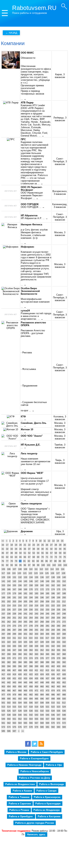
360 (20, 654)
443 (14, 682)
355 (58, 650)
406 (8, 670)
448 (42, 682)
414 (52, 670)
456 (20, 686)
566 (31, 723)
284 (64, 626)
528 (20, 711)
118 (8, 573)
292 (42, 630)
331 (58, 642)
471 (36, 690)
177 (3, 593)
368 (64, 654)
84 (38, 561)
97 (29, 565)
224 (64, 605)
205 (25, 601)
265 (25, 622)
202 (8, 601)
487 (58, 694)
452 (64, 682)
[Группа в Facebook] (28, 746)
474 (53, 690)
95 (20, 565)
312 (19, 638)
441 (3, 682)
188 (64, 593)
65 (20, 557)
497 (47, 699)
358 (8, 654)
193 (25, 597)
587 (14, 731)
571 (58, 723)
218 (31, 605)
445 (25, 682)
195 (36, 597)
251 (14, 618)
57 (51, 553)
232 (42, 609)
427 (58, 674)
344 (64, 646)
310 (8, 638)
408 (20, 670)
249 (3, 618)
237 (3, 614)
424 (42, 674)
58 (56, 553)
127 (58, 573)
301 (25, 634)
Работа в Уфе (54, 765)
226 (8, 609)
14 (58, 541)
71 (47, 557)
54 (38, 553)
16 (3, 545)
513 (3, 707)
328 (42, 642)
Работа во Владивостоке (20, 784)
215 (14, 605)
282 (53, 626)
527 (14, 711)
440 (64, 678)
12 (49, 541)
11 (45, 541)
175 (58, 589)
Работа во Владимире (46, 810)
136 (42, 577)
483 (36, 694)
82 (29, 561)
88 (55, 561)
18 (11, 545)
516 (20, 707)
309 (3, 638)
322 (8, 642)
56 (47, 553)
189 (3, 597)
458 (31, 686)
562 (8, 723)
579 (36, 727)
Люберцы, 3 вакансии (59, 119)
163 (58, 585)
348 (20, 650)
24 (38, 545)
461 (47, 686)
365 (47, 654)
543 (36, 715)
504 (20, 703)
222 (53, 605)
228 (20, 609)
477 (3, 694)
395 (14, 666)
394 (8, 666)
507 (36, 703)
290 (31, 630)
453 (3, 686)
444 (20, 682)
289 (25, 630)
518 (31, 707)
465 (3, 690)
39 (38, 549)
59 (60, 553)
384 (20, 662)
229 (25, 609)
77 (7, 561)
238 (8, 614)
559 (58, 719)
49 (16, 553)
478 (8, 694)
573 (3, 727)
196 (42, 597)
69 (38, 557)
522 (53, 707)
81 (24, 561)
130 (8, 577)
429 (3, 678)
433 (25, 678)
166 (8, 589)
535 (58, 711)
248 (64, 614)
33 (11, 549)
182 (31, 593)
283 (58, 626)
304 (42, 634)
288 (20, 630)
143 (14, 581)
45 (64, 549)
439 (58, 678)
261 (3, 622)
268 (42, 622)
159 (36, 585)
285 (3, 630)
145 (25, 581)
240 (20, 614)
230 (31, 609)
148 (42, 581)
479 (14, 694)
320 (64, 638)
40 (42, 549)
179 (14, 593)
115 (57, 569)
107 (14, 569)
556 (42, 719)
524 (64, 707)
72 (51, 557)
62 (7, 557)
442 (8, 682)
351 (36, 650)
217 (25, 605)
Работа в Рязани (19, 810)
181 (25, 593)
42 (51, 549)
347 (14, 650)
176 (64, 589)
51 (25, 553)
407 (14, 670)
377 (47, 658)
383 (14, 662)
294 (53, 630)
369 (3, 658)
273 (3, 626)
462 (53, 686)
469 (25, 690)
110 (30, 569)
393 (3, 666)
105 (3, 569)
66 (25, 557)
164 (64, 585)
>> (23, 731)
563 (14, 723)
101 (48, 565)
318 (52, 638)
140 (64, 577)
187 (58, 593)
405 (3, 670)
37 (29, 549)
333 (3, 646)
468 (20, 690)
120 (19, 573)
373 (25, 658)
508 (42, 703)
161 (47, 585)
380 (64, 658)
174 (53, 589)
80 (20, 561)
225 (3, 609)
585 (3, 731)
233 (47, 609)
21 (25, 545)
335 (14, 646)
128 (63, 573)
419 (14, 674)
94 (16, 565)
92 (7, 565)
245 (47, 614)
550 (8, 719)
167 (14, 589)
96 (25, 565)
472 (42, 690)
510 (53, 703)
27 (51, 545)
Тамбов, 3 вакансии (59, 446)
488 (64, 694)
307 (58, 634)
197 (47, 597)
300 (20, 634)
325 (25, 642)
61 (3, 557)
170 (31, 589)
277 (25, 626)
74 (60, 557)
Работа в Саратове (20, 803)
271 (58, 622)
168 (20, 589)
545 (47, 715)
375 (36, 658)
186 (53, 593)
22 (29, 545)
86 (46, 561)
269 (47, 622)
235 (58, 609)
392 (64, 662)
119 (13, 573)
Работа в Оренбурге (21, 816)
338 (31, 646)
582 (53, 727)
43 (56, 549)
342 (53, 646)
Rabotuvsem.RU (34, 7)
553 (25, 719)
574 (8, 727)
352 (42, 650)
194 (31, 597)
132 (20, 577)
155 (14, 585)
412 (41, 670)
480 (20, 694)
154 (8, 585)
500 (64, 699)
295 (58, 630)
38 (34, 549)
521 (47, 707)
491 (14, 699)
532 (42, 711)
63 (11, 557)
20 (20, 545)
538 (8, 715)
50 (20, 553)
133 (25, 577)
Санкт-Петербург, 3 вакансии (60, 161)
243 (36, 614)
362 (31, 654)
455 (14, 686)
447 (36, 682)
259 (58, 618)
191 (14, 597)
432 (20, 678)
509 (47, 703)
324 (20, 642)
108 (20, 569)
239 (14, 614)
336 (20, 646)
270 (53, 622)
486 (53, 694)
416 (64, 670)
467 (14, 690)
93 (11, 565)
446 (31, 682)
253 (25, 618)
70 (42, 557)
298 (8, 634)
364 (42, 654)
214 (8, 605)
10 (40, 541)
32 (7, 549)
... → (23, 98)
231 (36, 609)
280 (42, 626)
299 (14, 634)
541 (25, 715)
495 (36, 699)
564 (20, 723)
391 (58, 662)
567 (36, 723)
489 (3, 699)
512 (64, 703)
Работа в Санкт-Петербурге (47, 752)
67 (29, 557)
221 (47, 605)
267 (36, 622)
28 (56, 545)
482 (31, 694)
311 (14, 638)
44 (60, 549)
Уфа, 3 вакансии (60, 532)
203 (14, 601)
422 (31, 674)
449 (47, 682)
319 (58, 638)
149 (47, 581)
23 (34, 545)
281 (47, 626)
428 (64, 674)
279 (36, 626)
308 (64, 634)
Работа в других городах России (34, 823)
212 (64, 601)
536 (64, 711)
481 (25, 694)
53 (34, 553)
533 (47, 711)
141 (3, 581)
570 (53, 723)
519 (36, 707)
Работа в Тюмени (19, 797)
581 (47, 727)
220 (42, 605)
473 (47, 690)
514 (8, 707)
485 (47, 694)
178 (8, 593)
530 (31, 711)
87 (51, 561)
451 (58, 682)
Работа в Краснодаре (48, 803)
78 (11, 561)
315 (36, 638)
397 (25, 666)
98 (34, 565)
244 (42, 614)
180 (20, 593)
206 (31, 601)
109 (25, 569)
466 (8, 690)
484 (42, 694)
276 (20, 626)
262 (8, 622)
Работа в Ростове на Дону (34, 777)
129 (3, 577)
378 (53, 658)
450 (53, 682)
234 (53, 609)
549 (3, 719)
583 (58, 727)
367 (58, 654)
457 (25, 686)
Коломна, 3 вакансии (60, 418)
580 (42, 727)
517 (25, 707)
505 (25, 703)
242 (31, 614)
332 (64, 642)
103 (59, 565)
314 (30, 638)
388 (42, 662)
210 (53, 601)
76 (3, 561)
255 (36, 618)
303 (36, 634)
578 (31, 727)
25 (42, 545)
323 (14, 642)
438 (53, 678)
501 (3, 703)
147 (36, 581)
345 (3, 650)
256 (42, 618)
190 (8, 597)
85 (42, 561)
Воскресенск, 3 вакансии (59, 192)
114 (52, 569)
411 (36, 670)
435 (36, 678)
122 (30, 573)
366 (53, 654)
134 (31, 577)
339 (36, 646)
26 (47, 545)
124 (41, 573)
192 (20, 597)
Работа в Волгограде (51, 784)
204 (20, 601)
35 (20, 549)
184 (42, 593)
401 (47, 666)
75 (64, 557)
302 (31, 634)
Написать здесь (36, 834)
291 (36, 630)
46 (3, 553)
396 (20, 666)
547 (58, 715)
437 (47, 678)
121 (24, 573)
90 (64, 561)
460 (42, 686)
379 (58, 658)
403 (58, 666)
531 (36, 711)
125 (47, 573)
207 (36, 601)
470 (31, 690)
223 (58, 605)
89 (60, 561)
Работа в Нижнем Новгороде (24, 765)
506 (31, 703)
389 (47, 662)
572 (64, 723)
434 (31, 678)
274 (8, 626)
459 (36, 686)
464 (64, 686)
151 (58, 581)
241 (25, 614)
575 (14, 727)
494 (31, 699)
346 (8, 650)
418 (8, 674)
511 (58, 703)
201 (3, 601)
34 (16, 549)
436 (42, 678)
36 (25, 549)
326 (31, 642)
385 (25, 662)
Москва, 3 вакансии (59, 234)
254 (31, 618)
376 (42, 658)
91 (3, 565)
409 (25, 670)
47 (7, 553)
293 (47, 630)
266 (31, 622)
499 (58, 699)
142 (8, 581)
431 (14, 678)
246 (53, 614)
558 (53, 719)
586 (8, 731)
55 (42, 553)
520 (42, 707)
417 (3, 674)
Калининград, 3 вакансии (59, 205)
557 (47, 719)
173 (47, 589)
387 (36, 662)
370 (8, 658)
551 (14, 719)
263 (14, 622)
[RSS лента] (41, 746)
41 (47, 549)
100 (43, 565)
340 (42, 646)
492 (20, 699)
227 (14, 609)
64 (16, 557)
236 (64, 609)
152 (64, 581)
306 (53, 634)
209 (47, 601)
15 (62, 541)
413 (47, 670)
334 (8, 646)
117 (3, 573)
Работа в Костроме (49, 816)
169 (25, 589)
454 (8, 686)
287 (14, 630)
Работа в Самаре (46, 790)
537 (3, 715)
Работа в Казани (22, 790)
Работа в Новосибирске (34, 771)
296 (64, 630)
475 (58, 690)
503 (14, 703)
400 (42, 666)
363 (36, 654)
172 (42, 589)
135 (36, 577)
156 (20, 585)
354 (53, 650)
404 (64, 666)
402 (53, 666)
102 (54, 565)
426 (53, 674)
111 (36, 569)
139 (58, 577)
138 (53, 577)
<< (3, 541)
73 (56, 557)
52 (29, 553)
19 (16, 545)
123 (36, 573)
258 (53, 618)
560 (64, 719)
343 (58, 646)
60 (64, 553)
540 (20, 715)
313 (25, 638)
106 (8, 569)
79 (16, 561)
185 (47, 593)
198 (53, 597)
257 (47, 618)
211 (58, 601)
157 (25, 585)
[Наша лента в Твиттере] (35, 746)
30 (64, 545)
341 (47, 646)
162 (53, 585)
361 (25, 654)
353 (47, 650)
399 (36, 666)
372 (20, 658)
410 (31, 670)
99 (38, 565)
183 (36, 593)
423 (36, 674)
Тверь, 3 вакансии (60, 461)
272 (64, 622)
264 (20, 622)
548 (64, 715)
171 (36, 589)
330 (53, 642)
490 (8, 699)
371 (14, 658)
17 (7, 545)
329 (47, 642)
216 (20, 605)
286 (8, 630)
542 (31, 715)
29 (60, 545)
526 (8, 711)
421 (25, 674)
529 (25, 711)
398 (31, 666)
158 (31, 585)
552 (20, 719)
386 (31, 662)
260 (64, 618)
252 (20, 618)
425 (47, 674)
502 (8, 703)
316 (41, 638)
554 (31, 719)
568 (42, 723)
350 (31, 650)
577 (25, 727)
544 (42, 715)
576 (20, 727)
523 (58, 707)
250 (8, 618)
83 (33, 561)
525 (3, 711)
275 (14, 626)
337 (25, 646)
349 (25, 650)
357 (3, 654)
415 (58, 670)
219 (36, 605)
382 (8, 662)
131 (14, 577)
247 (58, 614)
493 (25, 699)
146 (31, 581)
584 (64, 727)
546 (53, 715)
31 (3, 549)
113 (46, 569)
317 (47, 638)
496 (42, 699)
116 (62, 569)
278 (31, 626)
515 (14, 707)
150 (53, 581)
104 (65, 565)
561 (3, 723)
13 (53, 541)
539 (14, 715)
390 (53, 662)
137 (47, 577)
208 (42, 601)
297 (3, 634)
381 (3, 662)
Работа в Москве (16, 752)
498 (53, 699)
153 (3, 585)
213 (3, 605)
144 (20, 581)
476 (64, 690)
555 (36, 719)
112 (41, 569)
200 (64, 597)
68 (34, 557)
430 (8, 678)
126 (52, 573)
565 (25, 723)
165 (3, 589)
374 (31, 658)
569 (47, 723)
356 (64, 650)
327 (36, 642)
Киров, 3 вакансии (60, 76)
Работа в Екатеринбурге (34, 758)
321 (3, 642)
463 (58, 686)
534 (53, 711)
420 (20, 674)
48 (11, 553)
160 (42, 585)
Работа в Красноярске (47, 797)
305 (47, 634)
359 (14, 654)
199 (58, 597)
